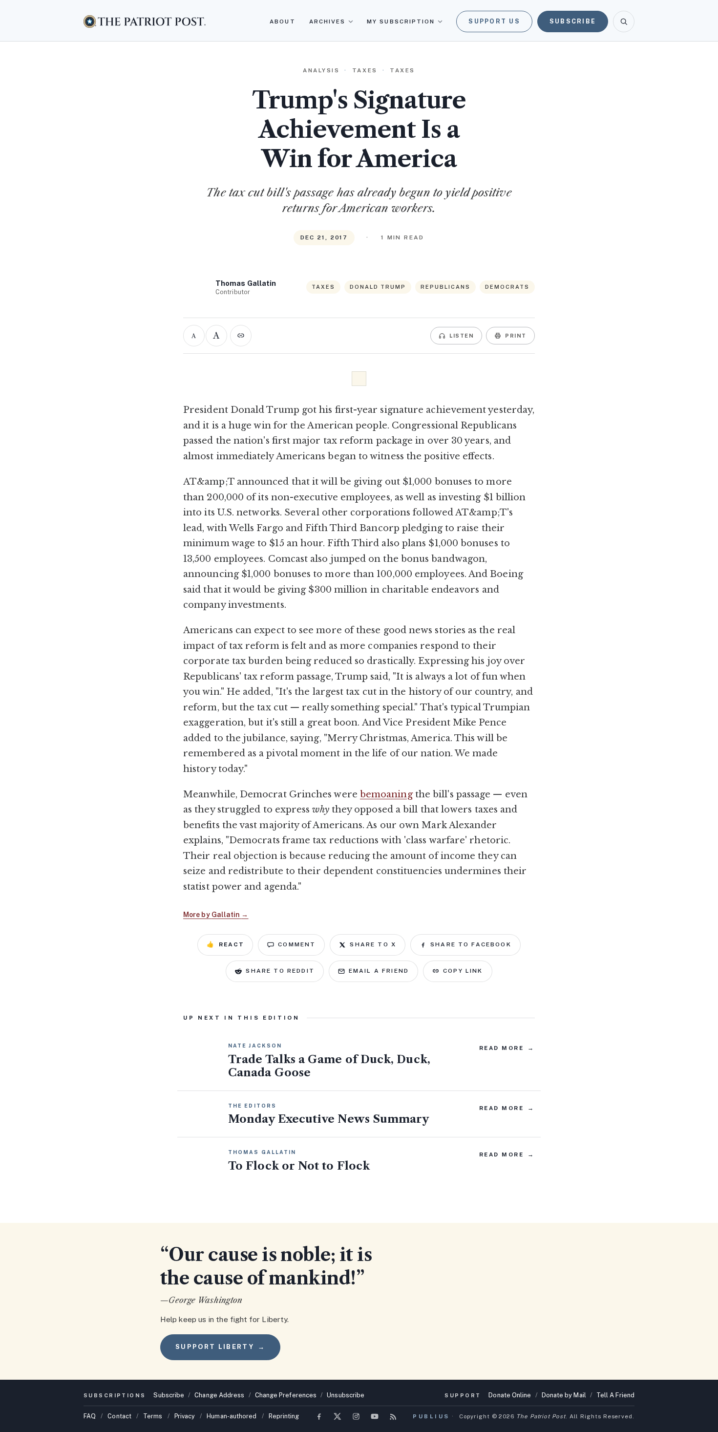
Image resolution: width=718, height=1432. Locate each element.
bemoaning (386, 794)
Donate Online (509, 1395)
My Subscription (401, 21)
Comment (297, 944)
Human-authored (231, 1416)
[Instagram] (356, 1416)
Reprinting (284, 1416)
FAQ (90, 1416)
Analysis (321, 70)
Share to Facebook (470, 944)
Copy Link (463, 970)
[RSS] (393, 1416)
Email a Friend (379, 970)
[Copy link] (241, 335)
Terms (152, 1416)
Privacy (184, 1416)
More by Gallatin (216, 915)
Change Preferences (286, 1395)
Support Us (494, 21)
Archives (327, 21)
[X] (337, 1416)
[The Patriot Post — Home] (145, 21)
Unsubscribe (345, 1395)
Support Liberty (220, 1346)
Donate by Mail (564, 1395)
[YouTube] (374, 1416)
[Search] (623, 21)
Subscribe (572, 21)
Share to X (373, 944)
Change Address (219, 1395)
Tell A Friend (615, 1395)
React (225, 944)
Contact (119, 1416)
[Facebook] (319, 1416)
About (282, 21)
